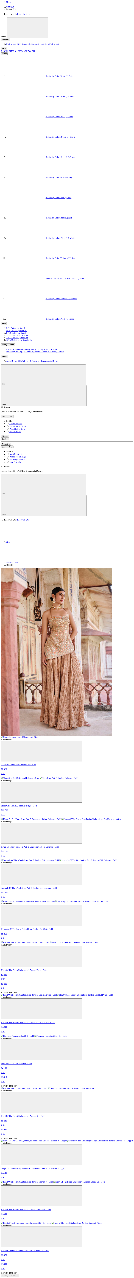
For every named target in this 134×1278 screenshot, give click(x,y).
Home (8, 2)
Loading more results (10, 1276)
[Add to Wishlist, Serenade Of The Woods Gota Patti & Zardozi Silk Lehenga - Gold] (41, 874)
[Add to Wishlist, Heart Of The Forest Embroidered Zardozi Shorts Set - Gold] (41, 1195)
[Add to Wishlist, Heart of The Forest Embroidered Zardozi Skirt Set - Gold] (41, 1237)
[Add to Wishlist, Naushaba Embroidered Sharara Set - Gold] (41, 751)
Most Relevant (16, 424)
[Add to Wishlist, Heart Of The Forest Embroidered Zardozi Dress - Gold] (41, 956)
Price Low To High (18, 426)
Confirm (5, 439)
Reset (9, 565)
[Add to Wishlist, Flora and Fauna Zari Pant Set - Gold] (41, 1050)
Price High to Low (17, 429)
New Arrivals (15, 431)
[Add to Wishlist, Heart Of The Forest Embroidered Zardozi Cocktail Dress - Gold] (41, 1008)
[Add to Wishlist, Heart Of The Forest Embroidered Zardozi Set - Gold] (41, 1102)
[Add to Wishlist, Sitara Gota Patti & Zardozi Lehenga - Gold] (41, 792)
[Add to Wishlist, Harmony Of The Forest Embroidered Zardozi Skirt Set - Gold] (41, 915)
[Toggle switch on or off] (2, 14)
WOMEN (10, 7)
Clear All (5, 436)
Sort (4, 416)
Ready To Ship (23, 14)
